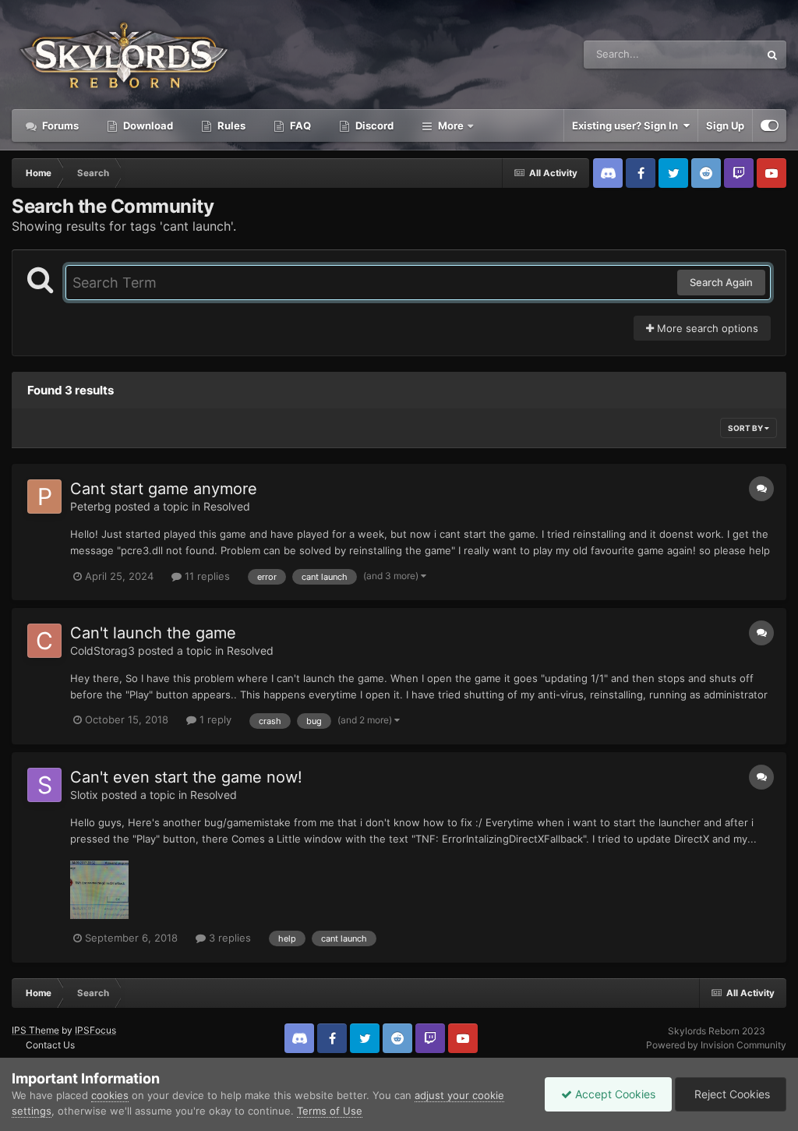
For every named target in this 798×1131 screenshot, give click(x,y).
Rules (230, 125)
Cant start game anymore (163, 488)
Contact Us (50, 1045)
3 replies (228, 937)
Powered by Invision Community (716, 1045)
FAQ (299, 125)
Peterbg (90, 506)
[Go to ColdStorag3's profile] (44, 641)
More (451, 125)
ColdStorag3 (102, 650)
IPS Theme (35, 1030)
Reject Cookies (730, 1094)
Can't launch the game (153, 633)
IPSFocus (95, 1030)
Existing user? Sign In (627, 125)
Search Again (721, 282)
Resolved (226, 506)
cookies (110, 1095)
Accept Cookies (613, 1094)
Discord (373, 125)
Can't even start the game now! (186, 777)
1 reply (213, 719)
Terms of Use (329, 1110)
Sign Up (725, 125)
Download (147, 125)
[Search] (772, 55)
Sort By (746, 428)
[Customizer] (769, 125)
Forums (59, 125)
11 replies (206, 576)
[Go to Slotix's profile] (44, 785)
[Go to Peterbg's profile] (44, 496)
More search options (706, 328)
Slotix (84, 794)
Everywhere (711, 54)
